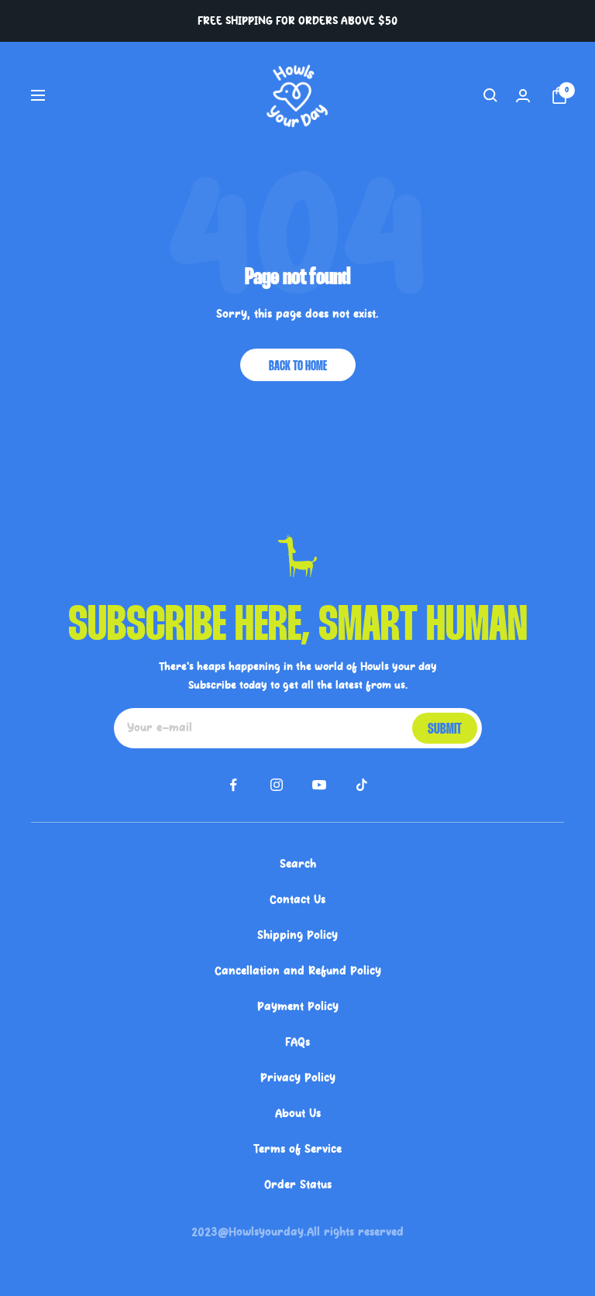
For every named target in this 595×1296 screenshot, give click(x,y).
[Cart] (556, 95)
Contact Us (297, 899)
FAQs (297, 1042)
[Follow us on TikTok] (361, 785)
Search (298, 863)
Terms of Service (297, 1149)
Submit (445, 730)
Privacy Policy (297, 1077)
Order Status (298, 1184)
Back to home (298, 366)
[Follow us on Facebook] (233, 785)
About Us (298, 1113)
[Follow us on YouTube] (319, 785)
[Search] (490, 95)
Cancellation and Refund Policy (298, 970)
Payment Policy (298, 1006)
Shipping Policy (297, 935)
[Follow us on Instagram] (276, 785)
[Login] (523, 95)
